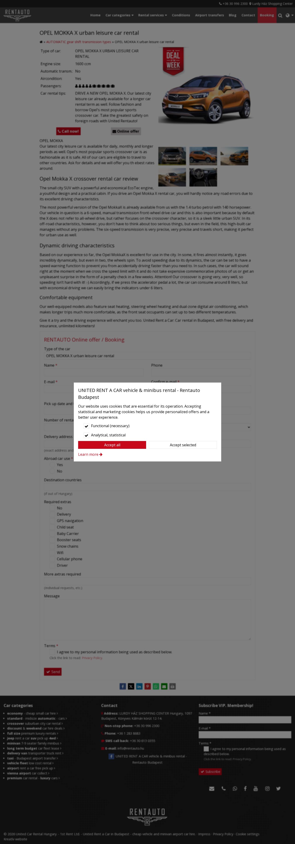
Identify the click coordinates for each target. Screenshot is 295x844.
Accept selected (183, 444)
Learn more (88, 454)
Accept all (112, 444)
